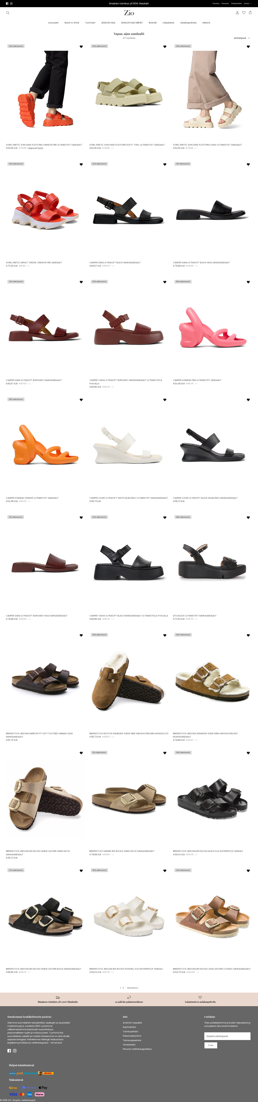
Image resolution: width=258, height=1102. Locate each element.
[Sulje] (248, 1033)
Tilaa (165, 1078)
